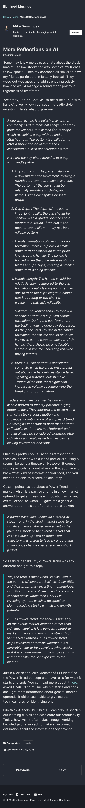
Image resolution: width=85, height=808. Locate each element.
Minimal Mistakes (61, 800)
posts (28, 743)
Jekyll (46, 800)
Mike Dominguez (26, 26)
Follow (75, 32)
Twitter (24, 794)
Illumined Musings (17, 6)
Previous (23, 770)
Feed (40, 794)
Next (62, 770)
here (73, 682)
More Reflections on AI (30, 49)
